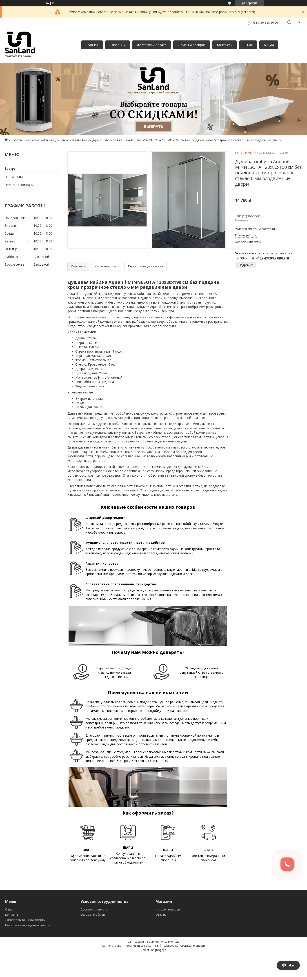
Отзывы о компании (19, 185)
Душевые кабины (39, 140)
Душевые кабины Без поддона (78, 140)
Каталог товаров (168, 909)
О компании (13, 177)
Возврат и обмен (92, 915)
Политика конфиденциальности (28, 925)
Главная (92, 44)
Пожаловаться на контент (142, 946)
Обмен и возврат (192, 44)
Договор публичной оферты (25, 920)
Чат (291, 965)
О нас (248, 44)
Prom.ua (174, 941)
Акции (269, 44)
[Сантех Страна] (20, 42)
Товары (116, 44)
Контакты (224, 44)
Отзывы (161, 915)
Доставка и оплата (152, 44)
